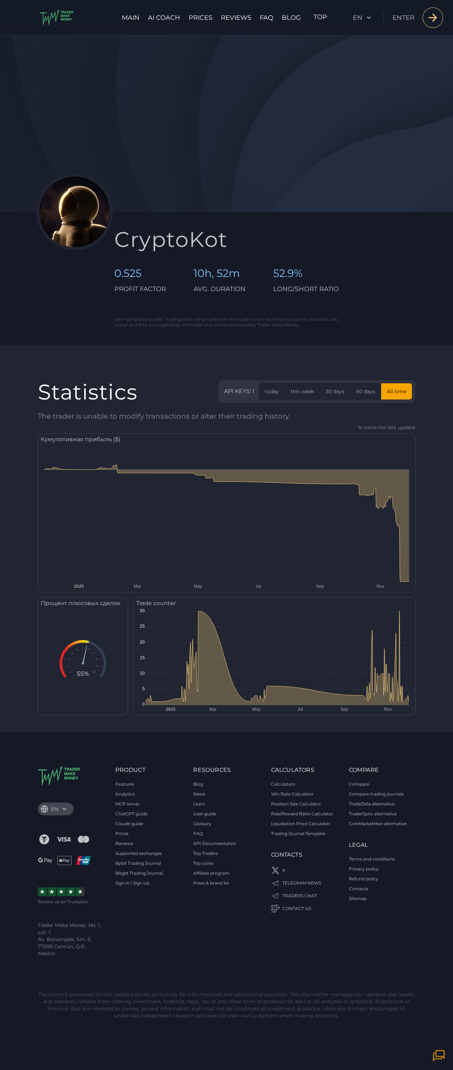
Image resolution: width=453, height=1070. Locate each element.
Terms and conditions (372, 859)
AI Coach (164, 18)
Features (124, 784)
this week (302, 391)
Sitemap (358, 898)
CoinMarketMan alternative (378, 823)
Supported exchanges (138, 853)
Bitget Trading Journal (139, 873)
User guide (204, 813)
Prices (200, 18)
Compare (359, 784)
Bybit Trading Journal (138, 863)
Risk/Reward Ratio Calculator (302, 813)
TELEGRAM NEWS (301, 883)
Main (130, 18)
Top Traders (205, 853)
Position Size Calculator (296, 803)
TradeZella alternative (372, 803)
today (272, 391)
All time (396, 391)
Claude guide (129, 823)
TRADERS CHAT (299, 895)
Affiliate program (211, 873)
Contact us (296, 908)
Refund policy (363, 878)
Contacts (358, 888)
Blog (291, 18)
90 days (365, 391)
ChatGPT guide (131, 813)
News (199, 794)
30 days (335, 391)
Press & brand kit (211, 883)
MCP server (127, 803)
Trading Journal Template (298, 833)
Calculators (283, 784)
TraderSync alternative (373, 813)
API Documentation (214, 843)
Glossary (202, 823)
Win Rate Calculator (292, 794)
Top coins (203, 863)
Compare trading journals (376, 794)
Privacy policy (364, 868)
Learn (199, 803)
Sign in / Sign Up (132, 883)
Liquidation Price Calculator (300, 823)
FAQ (266, 18)
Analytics (125, 794)
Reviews (236, 18)
